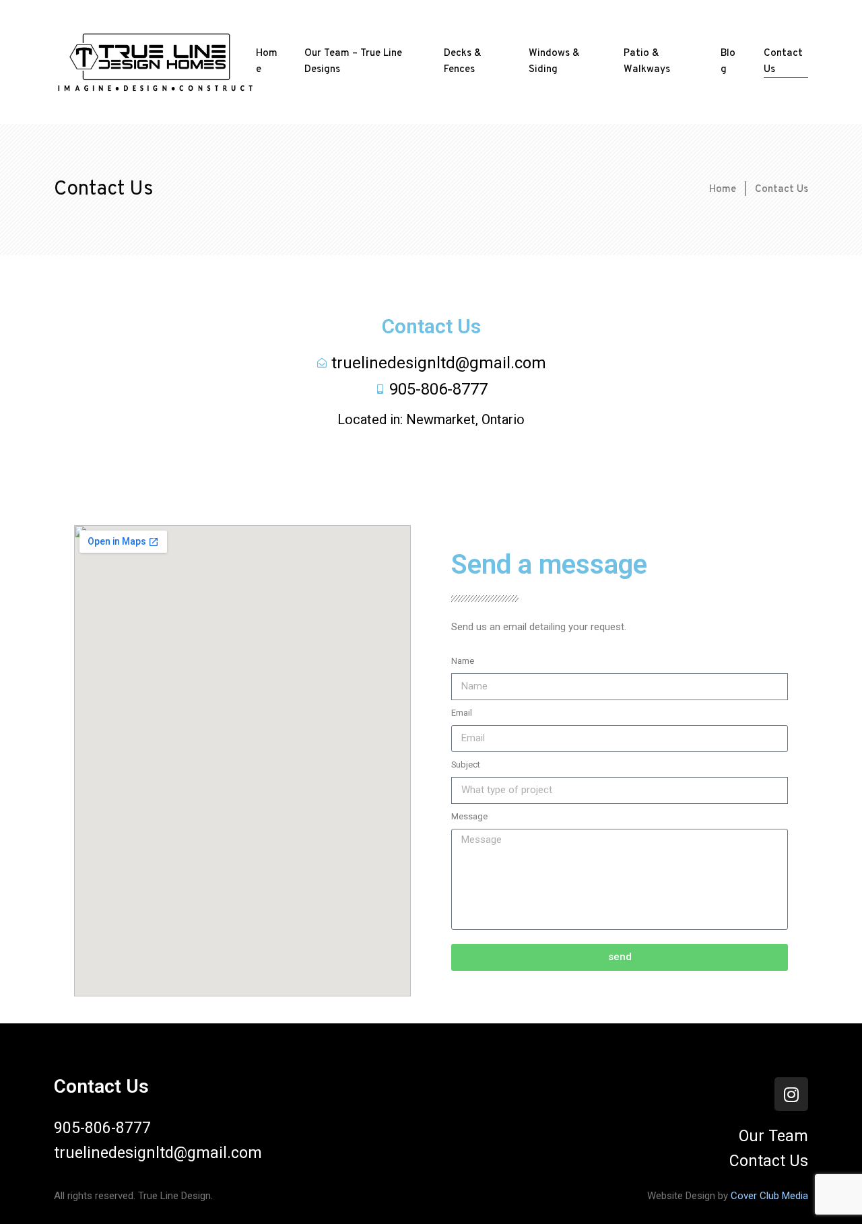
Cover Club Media (769, 1196)
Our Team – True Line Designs (353, 61)
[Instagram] (791, 1094)
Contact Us (783, 61)
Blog (728, 61)
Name (462, 661)
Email (461, 713)
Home (266, 61)
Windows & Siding (554, 61)
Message (469, 816)
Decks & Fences (463, 61)
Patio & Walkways (647, 61)
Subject (465, 764)
